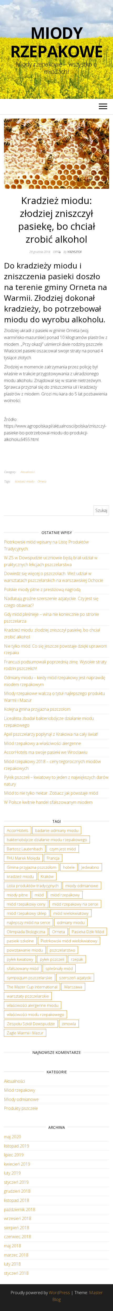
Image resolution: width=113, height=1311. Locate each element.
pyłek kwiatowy (20, 959)
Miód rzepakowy (19, 1090)
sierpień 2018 (16, 1228)
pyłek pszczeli (52, 959)
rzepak (77, 959)
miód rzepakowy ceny (26, 904)
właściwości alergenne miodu (32, 1005)
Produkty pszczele (21, 1108)
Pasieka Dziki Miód (88, 931)
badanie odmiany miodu (56, 830)
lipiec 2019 (14, 1155)
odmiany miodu (71, 922)
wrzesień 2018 (17, 1218)
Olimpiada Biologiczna (26, 931)
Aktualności (27, 472)
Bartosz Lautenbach (25, 848)
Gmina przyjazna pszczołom (31, 867)
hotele (69, 867)
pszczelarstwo (62, 950)
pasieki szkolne (20, 940)
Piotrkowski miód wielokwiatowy (69, 940)
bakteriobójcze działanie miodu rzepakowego (47, 839)
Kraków (47, 876)
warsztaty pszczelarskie (28, 996)
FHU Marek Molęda (23, 858)
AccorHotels (17, 830)
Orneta (41, 481)
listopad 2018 (16, 1200)
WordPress (59, 1292)
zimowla (69, 1023)
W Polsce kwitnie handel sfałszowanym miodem (48, 802)
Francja (53, 858)
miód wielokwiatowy (71, 913)
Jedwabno (90, 867)
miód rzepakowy (65, 894)
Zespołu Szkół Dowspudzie (31, 1023)
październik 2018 (19, 1209)
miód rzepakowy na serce (75, 904)
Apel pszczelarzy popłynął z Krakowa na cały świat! (51, 734)
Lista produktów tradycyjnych (33, 885)
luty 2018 (12, 1264)
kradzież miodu (24, 481)
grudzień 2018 (17, 1191)
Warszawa (73, 986)
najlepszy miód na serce (28, 922)
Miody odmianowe (21, 1099)
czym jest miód (62, 848)
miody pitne (17, 894)
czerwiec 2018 (17, 1236)
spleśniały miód (59, 968)
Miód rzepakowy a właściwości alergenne (42, 743)
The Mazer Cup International (32, 986)
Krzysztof (75, 252)
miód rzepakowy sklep (27, 913)
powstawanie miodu (25, 950)
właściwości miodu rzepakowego (35, 1014)
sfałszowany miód (23, 968)
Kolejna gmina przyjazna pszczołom (37, 709)
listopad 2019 (16, 1146)
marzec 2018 (16, 1255)
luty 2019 (12, 1173)
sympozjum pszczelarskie (29, 977)
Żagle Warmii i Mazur (25, 1032)
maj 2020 (12, 1137)
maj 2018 (12, 1246)
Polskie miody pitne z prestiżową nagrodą (42, 589)
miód (39, 894)
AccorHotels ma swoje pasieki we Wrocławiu (45, 752)
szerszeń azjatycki (75, 977)
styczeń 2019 (16, 1182)
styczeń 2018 (16, 1273)
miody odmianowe (81, 885)
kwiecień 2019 (17, 1164)
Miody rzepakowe (56, 42)
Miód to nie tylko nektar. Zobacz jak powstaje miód (51, 793)
